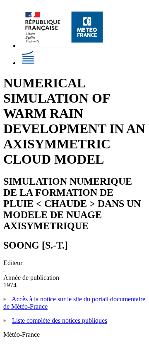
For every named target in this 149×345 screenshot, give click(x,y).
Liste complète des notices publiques (59, 320)
